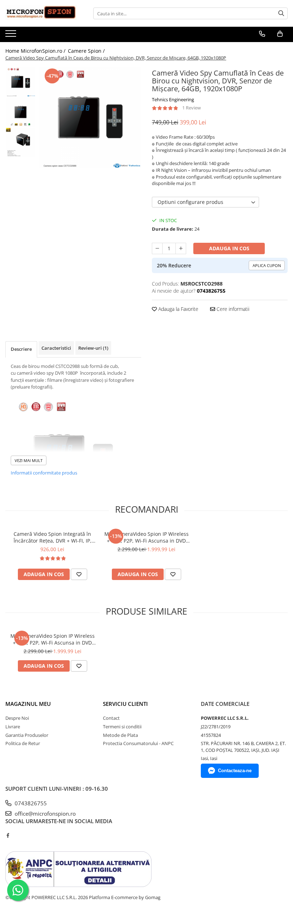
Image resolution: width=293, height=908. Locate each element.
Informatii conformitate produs (44, 473)
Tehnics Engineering (173, 99)
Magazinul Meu (28, 703)
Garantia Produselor (26, 735)
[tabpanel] (90, 117)
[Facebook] (7, 835)
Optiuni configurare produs (190, 202)
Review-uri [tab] (93, 348)
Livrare (12, 726)
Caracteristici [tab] (56, 348)
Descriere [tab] (21, 349)
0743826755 (30, 803)
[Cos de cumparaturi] (280, 34)
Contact (111, 718)
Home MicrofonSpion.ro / (36, 50)
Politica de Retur (22, 743)
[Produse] (11, 35)
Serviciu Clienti (125, 703)
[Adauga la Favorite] (79, 574)
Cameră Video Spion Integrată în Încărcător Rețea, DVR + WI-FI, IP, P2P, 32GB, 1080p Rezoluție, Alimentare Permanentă (52, 537)
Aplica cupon (267, 265)
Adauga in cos (229, 248)
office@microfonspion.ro (44, 813)
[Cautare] (281, 13)
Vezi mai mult (29, 460)
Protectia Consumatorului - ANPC (138, 743)
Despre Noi (17, 718)
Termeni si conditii (122, 726)
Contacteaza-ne (235, 770)
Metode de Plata (120, 735)
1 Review (191, 107)
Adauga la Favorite (177, 309)
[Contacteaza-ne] (262, 34)
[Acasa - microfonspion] (41, 13)
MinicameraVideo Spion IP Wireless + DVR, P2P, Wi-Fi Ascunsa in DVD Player (146, 537)
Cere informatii (232, 309)
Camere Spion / (87, 50)
